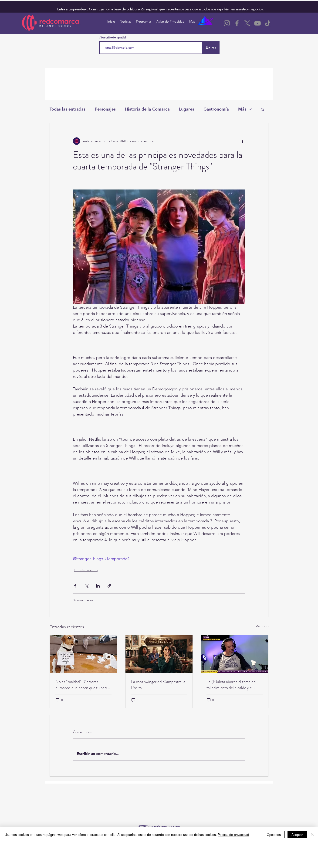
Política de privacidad (233, 834)
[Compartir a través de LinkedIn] (98, 586)
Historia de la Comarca (147, 109)
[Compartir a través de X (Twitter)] (86, 586)
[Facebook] (237, 23)
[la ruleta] (234, 654)
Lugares (186, 109)
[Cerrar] (312, 834)
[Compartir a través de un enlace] (109, 586)
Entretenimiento (86, 570)
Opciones (274, 834)
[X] (247, 23)
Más (242, 109)
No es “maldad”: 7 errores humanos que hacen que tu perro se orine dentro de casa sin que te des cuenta (82, 685)
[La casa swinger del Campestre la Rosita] (159, 654)
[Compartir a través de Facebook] (75, 586)
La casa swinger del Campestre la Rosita (158, 685)
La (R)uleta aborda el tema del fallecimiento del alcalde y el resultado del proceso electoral (231, 685)
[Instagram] (227, 23)
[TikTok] (268, 23)
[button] (262, 109)
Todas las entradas (67, 109)
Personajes (105, 109)
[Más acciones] (242, 141)
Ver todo (262, 626)
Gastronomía (216, 109)
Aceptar (297, 834)
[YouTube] (257, 23)
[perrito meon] (83, 654)
